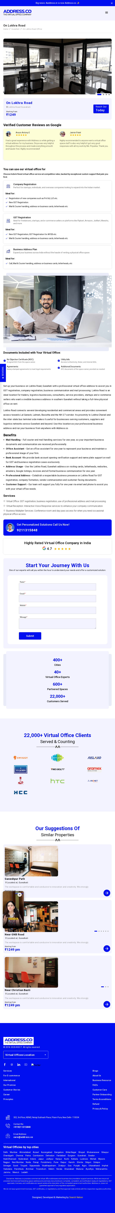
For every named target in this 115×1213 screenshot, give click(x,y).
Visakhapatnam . (49, 1165)
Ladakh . (25, 1172)
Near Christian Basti (17, 990)
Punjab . (77, 1165)
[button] (57, 198)
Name (22, 582)
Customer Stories (11, 1090)
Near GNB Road (14, 934)
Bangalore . (59, 1152)
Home (5, 29)
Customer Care (100, 1090)
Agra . (84, 1165)
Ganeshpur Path (15, 878)
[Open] (45, 1055)
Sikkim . (51, 1169)
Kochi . (67, 1159)
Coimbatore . (38, 1155)
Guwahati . (82, 1155)
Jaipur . (41, 1159)
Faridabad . (61, 1155)
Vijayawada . (35, 1165)
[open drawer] (106, 12)
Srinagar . (7, 1165)
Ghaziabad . (69, 1169)
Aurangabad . (47, 1152)
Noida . (29, 1162)
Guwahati (15, 29)
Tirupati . (24, 1165)
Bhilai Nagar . (71, 1152)
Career (6, 1094)
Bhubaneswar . (93, 1152)
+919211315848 (22, 1127)
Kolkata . (75, 1159)
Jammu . (7, 1172)
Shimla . (80, 1162)
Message (23, 617)
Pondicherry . (46, 1162)
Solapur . (97, 1162)
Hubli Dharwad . (10, 1159)
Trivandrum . (41, 1169)
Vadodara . (8, 1169)
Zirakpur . (62, 1165)
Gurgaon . (72, 1155)
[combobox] (24, 1054)
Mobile (23, 605)
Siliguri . (88, 1162)
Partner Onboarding (102, 1094)
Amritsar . (30, 1169)
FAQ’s (95, 1085)
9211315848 (27, 530)
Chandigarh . (8, 1155)
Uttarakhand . (95, 1165)
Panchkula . (19, 1169)
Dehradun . (50, 1155)
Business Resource (102, 1080)
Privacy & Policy (100, 1109)
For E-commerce (11, 1075)
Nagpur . (7, 1162)
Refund (96, 1104)
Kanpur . (59, 1159)
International (9, 1080)
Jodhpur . (50, 1159)
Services (7, 1071)
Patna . (28, 1155)
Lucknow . (84, 1159)
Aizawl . (36, 1152)
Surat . (16, 1165)
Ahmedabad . (25, 1152)
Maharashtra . (102, 1169)
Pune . (56, 1162)
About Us (97, 1075)
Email (23, 594)
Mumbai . (14, 1152)
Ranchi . (72, 1162)
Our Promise (9, 1085)
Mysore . (102, 1159)
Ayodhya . (90, 1169)
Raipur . (64, 1162)
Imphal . (105, 1165)
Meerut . (16, 1172)
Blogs (95, 1071)
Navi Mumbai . (18, 1162)
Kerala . (60, 1169)
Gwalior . (92, 1155)
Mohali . (93, 1159)
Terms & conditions (102, 1099)
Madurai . (80, 1169)
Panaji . (36, 1162)
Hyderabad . (23, 1159)
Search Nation (76, 1197)
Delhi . (6, 1152)
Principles (8, 1099)
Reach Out (101, 108)
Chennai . (20, 1155)
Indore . (33, 1159)
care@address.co (23, 1137)
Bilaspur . (106, 1152)
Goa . (70, 1165)
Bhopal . (82, 1152)
